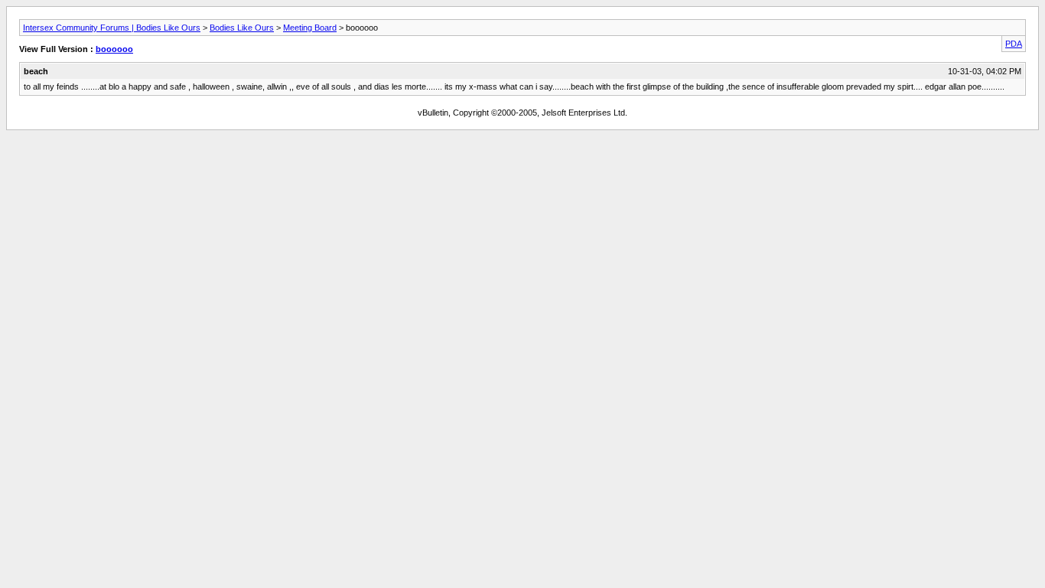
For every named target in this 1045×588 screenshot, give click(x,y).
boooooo (114, 49)
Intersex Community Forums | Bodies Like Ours (111, 27)
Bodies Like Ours (242, 27)
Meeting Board (310, 27)
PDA (1013, 43)
